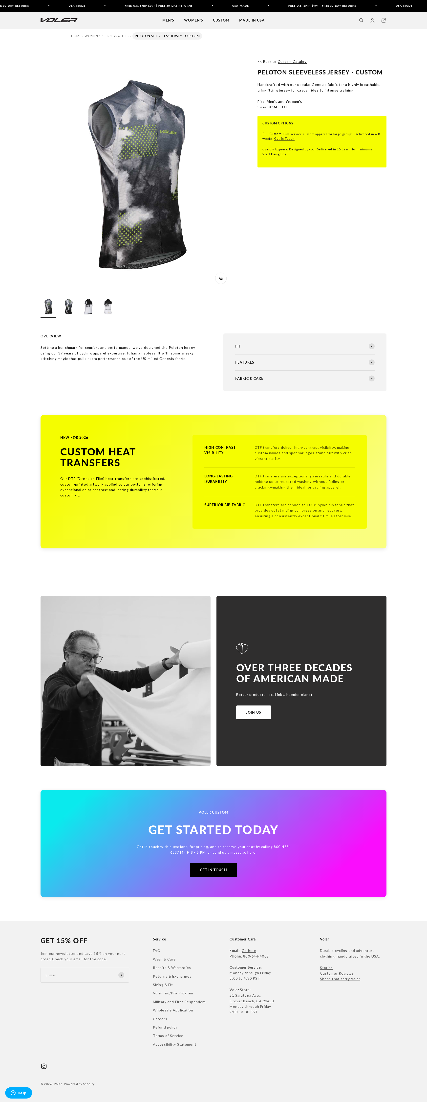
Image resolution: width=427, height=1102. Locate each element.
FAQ (157, 950)
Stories (326, 967)
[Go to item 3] (88, 307)
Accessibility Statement (174, 1044)
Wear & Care (164, 959)
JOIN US (253, 712)
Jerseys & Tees (116, 36)
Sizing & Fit (163, 985)
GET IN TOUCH (213, 870)
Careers (160, 1019)
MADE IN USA (252, 20)
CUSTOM (221, 20)
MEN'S (168, 20)
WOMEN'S (193, 20)
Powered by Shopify (79, 1084)
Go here (249, 950)
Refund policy (165, 1027)
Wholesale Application (173, 1010)
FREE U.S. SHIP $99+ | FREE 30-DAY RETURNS (128, 5)
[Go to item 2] (68, 307)
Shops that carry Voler (340, 979)
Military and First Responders (179, 1002)
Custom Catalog (292, 61)
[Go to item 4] (108, 307)
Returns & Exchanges (172, 976)
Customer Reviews (337, 973)
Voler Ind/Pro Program (173, 993)
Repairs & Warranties (172, 967)
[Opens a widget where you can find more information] (18, 1093)
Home (76, 36)
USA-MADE (46, 5)
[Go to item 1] (48, 307)
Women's (93, 36)
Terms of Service (168, 1035)
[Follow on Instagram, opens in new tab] (44, 1066)
